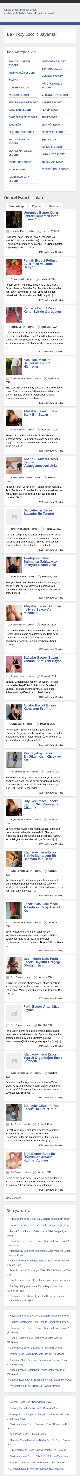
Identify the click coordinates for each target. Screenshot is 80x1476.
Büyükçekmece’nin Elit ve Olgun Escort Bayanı (34, 1280)
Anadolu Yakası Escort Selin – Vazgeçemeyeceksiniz (38, 1370)
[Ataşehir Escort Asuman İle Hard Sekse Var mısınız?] (14, 620)
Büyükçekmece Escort (21, 819)
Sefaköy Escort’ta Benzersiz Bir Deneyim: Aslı (34, 1408)
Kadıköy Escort (52, 76)
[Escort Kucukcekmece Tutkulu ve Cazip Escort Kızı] (14, 918)
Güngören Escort (54, 61)
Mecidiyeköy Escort (55, 95)
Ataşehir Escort (19, 87)
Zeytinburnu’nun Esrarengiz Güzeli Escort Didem (35, 1270)
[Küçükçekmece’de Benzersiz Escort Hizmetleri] (14, 374)
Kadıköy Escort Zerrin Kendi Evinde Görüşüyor (42, 310)
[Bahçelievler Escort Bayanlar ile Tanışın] (14, 524)
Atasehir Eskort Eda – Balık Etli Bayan (40, 412)
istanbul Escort (52, 69)
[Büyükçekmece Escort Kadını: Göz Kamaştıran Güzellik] (14, 815)
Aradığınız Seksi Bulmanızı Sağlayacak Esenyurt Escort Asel (40, 561)
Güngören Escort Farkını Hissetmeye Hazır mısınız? (37, 1468)
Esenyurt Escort (20, 162)
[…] (37, 247)
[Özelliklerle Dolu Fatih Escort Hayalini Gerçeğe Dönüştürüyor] (14, 973)
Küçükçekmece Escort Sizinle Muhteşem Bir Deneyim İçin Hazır (40, 856)
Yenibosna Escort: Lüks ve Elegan (28, 1434)
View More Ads (13, 1198)
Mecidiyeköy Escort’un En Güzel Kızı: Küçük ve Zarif (42, 756)
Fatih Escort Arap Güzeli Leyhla (42, 1008)
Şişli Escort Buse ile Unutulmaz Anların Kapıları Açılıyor (39, 1157)
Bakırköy (15, 124)
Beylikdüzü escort (21, 132)
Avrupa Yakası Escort (23, 102)
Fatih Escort (17, 169)
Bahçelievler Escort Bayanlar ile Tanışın (38, 512)
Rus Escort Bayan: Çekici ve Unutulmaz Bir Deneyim (37, 1462)
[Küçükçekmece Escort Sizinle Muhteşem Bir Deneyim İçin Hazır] (14, 866)
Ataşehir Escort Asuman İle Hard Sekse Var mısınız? (42, 609)
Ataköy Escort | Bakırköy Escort (20, 9)
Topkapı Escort (52, 147)
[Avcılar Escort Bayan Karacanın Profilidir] (14, 719)
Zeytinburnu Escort (55, 169)
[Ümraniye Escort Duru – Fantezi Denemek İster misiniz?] (14, 226)
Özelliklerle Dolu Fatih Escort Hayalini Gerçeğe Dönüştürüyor (42, 962)
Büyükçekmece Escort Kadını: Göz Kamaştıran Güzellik (41, 804)
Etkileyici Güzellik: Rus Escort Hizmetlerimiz (41, 1107)
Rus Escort (49, 117)
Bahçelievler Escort (23, 117)
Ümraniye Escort (53, 154)
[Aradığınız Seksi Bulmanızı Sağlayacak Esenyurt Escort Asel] (14, 572)
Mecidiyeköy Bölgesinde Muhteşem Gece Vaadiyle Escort (40, 1251)
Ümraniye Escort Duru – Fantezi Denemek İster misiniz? (42, 216)
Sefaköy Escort (52, 124)
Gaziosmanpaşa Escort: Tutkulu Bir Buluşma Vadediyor (39, 1456)
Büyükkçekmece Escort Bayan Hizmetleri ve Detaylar (38, 1450)
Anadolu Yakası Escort (21, 477)
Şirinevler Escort (54, 132)
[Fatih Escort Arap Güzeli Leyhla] (14, 1020)
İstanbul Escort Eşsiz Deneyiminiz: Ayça (31, 1402)
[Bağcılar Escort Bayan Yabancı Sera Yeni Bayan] (14, 671)
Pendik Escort (51, 110)
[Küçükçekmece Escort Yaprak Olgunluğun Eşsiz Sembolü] (14, 1068)
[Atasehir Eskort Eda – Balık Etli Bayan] (14, 425)
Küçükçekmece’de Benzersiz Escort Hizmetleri (37, 363)
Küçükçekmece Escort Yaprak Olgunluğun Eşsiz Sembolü (42, 1058)
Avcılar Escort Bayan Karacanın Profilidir (39, 707)
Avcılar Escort (19, 95)
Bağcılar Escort (20, 110)
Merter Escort (52, 102)
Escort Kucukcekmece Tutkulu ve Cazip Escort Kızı (41, 907)
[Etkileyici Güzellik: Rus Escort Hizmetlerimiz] (14, 1120)
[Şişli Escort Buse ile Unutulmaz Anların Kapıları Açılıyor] (14, 1168)
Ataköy (13, 80)
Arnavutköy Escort (22, 72)
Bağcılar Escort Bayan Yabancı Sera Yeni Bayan (42, 659)
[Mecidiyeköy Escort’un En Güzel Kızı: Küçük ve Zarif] (14, 767)
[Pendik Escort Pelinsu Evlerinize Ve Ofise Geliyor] (14, 274)
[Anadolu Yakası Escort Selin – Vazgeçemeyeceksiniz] (14, 473)
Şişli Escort (49, 139)
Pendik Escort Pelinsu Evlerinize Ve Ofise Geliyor (40, 264)
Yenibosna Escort (54, 161)
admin (32, 231)
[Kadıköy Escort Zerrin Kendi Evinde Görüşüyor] (14, 322)
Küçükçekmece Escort (21, 378)
